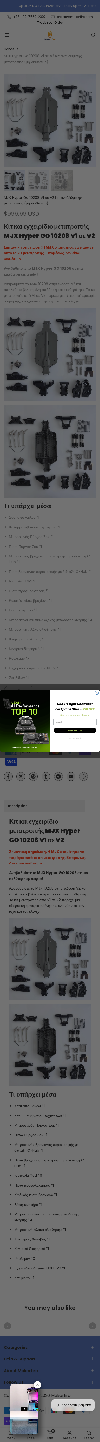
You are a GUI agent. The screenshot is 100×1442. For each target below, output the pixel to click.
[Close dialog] (97, 693)
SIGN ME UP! (75, 730)
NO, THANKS (75, 738)
